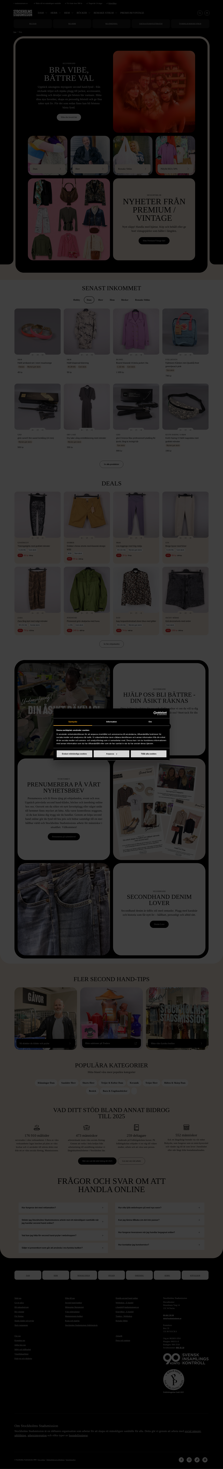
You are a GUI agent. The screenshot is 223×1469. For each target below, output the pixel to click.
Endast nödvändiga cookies (74, 754)
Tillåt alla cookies (148, 754)
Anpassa (110, 754)
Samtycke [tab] (72, 722)
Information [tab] (111, 722)
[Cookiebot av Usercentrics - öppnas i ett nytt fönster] (155, 713)
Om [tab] (150, 722)
